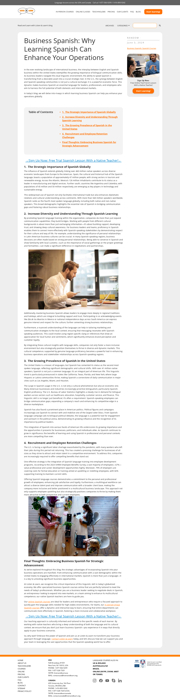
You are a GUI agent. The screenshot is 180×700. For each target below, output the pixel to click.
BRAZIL (96, 668)
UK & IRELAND (99, 663)
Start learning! (153, 11)
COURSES (22, 668)
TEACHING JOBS (98, 11)
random (133, 37)
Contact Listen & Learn (62, 639)
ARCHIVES (109, 25)
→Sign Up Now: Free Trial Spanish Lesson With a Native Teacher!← (73, 160)
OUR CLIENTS (122, 11)
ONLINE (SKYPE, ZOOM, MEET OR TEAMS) (106, 673)
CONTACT (22, 685)
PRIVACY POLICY (24, 691)
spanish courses (149, 48)
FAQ (132, 11)
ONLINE (21, 671)
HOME (20, 660)
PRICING (111, 11)
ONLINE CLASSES (83, 11)
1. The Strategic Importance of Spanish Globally (89, 112)
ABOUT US (22, 663)
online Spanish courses (39, 601)
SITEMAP (21, 688)
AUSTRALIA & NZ (100, 666)
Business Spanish (134, 48)
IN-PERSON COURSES (65, 11)
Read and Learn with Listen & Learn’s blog (35, 25)
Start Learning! (143, 91)
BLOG (138, 11)
